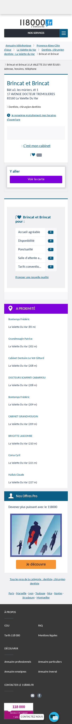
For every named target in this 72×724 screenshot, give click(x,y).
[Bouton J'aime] (36, 154)
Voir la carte (36, 179)
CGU (6, 625)
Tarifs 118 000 (12, 635)
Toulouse (40, 593)
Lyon (30, 593)
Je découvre (36, 565)
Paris (11, 593)
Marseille (21, 593)
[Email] (32, 695)
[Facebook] (39, 695)
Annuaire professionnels (17, 661)
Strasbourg (28, 597)
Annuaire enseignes (15, 671)
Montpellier (43, 597)
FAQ (40, 625)
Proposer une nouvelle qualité (32, 277)
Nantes (58, 593)
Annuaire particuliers (50, 661)
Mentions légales (47, 635)
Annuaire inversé (47, 671)
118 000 (18, 707)
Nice (49, 593)
